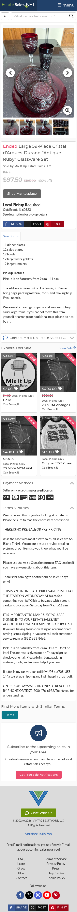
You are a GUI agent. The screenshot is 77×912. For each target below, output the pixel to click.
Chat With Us (41, 813)
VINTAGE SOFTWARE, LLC (48, 820)
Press (56, 868)
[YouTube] (47, 895)
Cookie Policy (56, 878)
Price (6, 172)
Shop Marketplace (22, 194)
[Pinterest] (56, 895)
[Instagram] (38, 895)
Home (10, 715)
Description (11, 236)
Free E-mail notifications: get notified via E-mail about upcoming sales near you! (38, 847)
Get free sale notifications (39, 774)
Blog (21, 873)
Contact (21, 878)
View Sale (66, 348)
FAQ (21, 859)
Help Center (56, 873)
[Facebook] (20, 895)
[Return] (5, 16)
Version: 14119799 (38, 834)
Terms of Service (56, 859)
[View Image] (11, 127)
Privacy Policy (55, 863)
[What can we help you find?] (71, 16)
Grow (21, 868)
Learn (21, 863)
